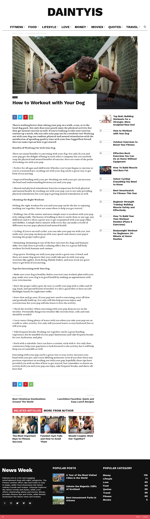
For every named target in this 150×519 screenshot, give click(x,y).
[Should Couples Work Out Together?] (81, 425)
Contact (145, 517)
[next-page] (17, 446)
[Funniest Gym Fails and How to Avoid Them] (53, 425)
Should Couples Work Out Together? (80, 437)
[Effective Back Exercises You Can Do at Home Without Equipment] (105, 156)
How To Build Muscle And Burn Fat (125, 169)
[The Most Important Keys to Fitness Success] (25, 425)
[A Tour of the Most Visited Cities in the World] (58, 478)
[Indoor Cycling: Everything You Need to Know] (105, 181)
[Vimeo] (23, 503)
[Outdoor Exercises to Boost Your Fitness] (105, 145)
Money (80, 27)
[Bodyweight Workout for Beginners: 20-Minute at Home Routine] (105, 233)
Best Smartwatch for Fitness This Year (125, 192)
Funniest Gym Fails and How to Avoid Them (51, 438)
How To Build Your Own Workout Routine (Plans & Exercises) (123, 220)
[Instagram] (11, 503)
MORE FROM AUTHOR (58, 410)
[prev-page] (13, 446)
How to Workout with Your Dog (122, 132)
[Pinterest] (25, 117)
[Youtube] (30, 503)
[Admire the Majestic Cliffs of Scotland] (58, 489)
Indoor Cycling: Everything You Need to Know (125, 181)
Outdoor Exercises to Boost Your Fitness (125, 143)
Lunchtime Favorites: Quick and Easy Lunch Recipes (75, 400)
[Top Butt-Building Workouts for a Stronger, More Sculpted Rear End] (105, 119)
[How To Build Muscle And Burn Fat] (105, 170)
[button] (145, 27)
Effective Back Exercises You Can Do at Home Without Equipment (125, 157)
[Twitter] (20, 117)
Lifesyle (49, 27)
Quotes (114, 27)
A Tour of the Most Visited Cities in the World (81, 476)
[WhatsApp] (31, 117)
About (138, 517)
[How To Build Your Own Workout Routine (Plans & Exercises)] (105, 219)
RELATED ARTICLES (27, 410)
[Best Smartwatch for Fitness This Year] (105, 193)
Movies (97, 27)
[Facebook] (14, 117)
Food (32, 27)
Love (65, 27)
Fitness (16, 27)
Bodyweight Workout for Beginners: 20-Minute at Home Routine (125, 234)
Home (14, 33)
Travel (132, 27)
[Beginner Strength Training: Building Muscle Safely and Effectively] (105, 204)
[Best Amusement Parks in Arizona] (58, 500)
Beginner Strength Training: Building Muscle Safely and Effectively (124, 206)
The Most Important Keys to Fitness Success (24, 438)
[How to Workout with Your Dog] (105, 133)
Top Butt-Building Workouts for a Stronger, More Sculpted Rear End (124, 120)
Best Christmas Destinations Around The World (28, 400)
